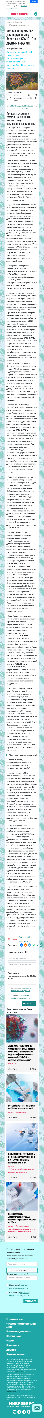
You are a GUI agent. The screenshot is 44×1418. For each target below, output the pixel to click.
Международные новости (19, 25)
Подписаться (30, 1301)
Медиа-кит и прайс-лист (16, 1354)
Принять (33, 1)
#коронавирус (21, 1112)
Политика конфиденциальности (18, 1331)
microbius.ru (19, 1371)
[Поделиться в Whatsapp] (33, 945)
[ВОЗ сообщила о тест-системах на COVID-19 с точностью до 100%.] (22, 1088)
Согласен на (19, 1293)
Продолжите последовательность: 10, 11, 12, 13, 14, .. (22, 976)
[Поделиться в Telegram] (29, 945)
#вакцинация (16, 1169)
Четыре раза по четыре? (17, 1274)
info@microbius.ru (13, 1392)
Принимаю (18, 1286)
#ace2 (19, 65)
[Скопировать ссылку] (41, 945)
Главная (9, 22)
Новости (18, 22)
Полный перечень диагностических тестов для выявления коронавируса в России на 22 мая (22, 1218)
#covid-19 (12, 1064)
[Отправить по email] (37, 945)
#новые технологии (16, 52)
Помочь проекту (12, 1345)
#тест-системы (25, 1232)
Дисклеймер (11, 1349)
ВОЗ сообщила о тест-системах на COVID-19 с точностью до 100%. (21, 1107)
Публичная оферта (13, 1335)
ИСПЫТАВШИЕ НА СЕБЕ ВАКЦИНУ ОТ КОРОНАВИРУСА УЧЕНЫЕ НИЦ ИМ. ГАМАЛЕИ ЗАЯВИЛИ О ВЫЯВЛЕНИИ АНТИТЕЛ (21, 1158)
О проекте (10, 1340)
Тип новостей (21, 1270)
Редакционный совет (14, 1319)
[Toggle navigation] (8, 14)
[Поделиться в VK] (21, 945)
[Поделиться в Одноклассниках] (25, 945)
